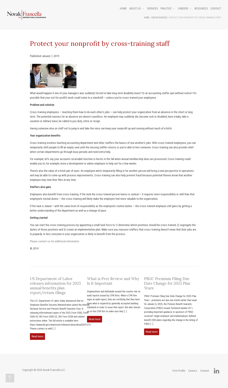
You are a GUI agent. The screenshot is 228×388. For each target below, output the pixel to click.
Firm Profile (178, 370)
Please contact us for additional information (54, 241)
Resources (201, 8)
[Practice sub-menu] (174, 8)
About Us (135, 8)
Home (123, 8)
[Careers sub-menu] (191, 8)
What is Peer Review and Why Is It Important (113, 281)
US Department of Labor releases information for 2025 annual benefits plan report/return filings (55, 285)
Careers (183, 8)
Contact (215, 8)
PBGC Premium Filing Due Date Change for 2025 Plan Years (167, 283)
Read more (37, 336)
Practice (166, 8)
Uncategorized (159, 17)
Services (152, 8)
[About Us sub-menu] (143, 8)
